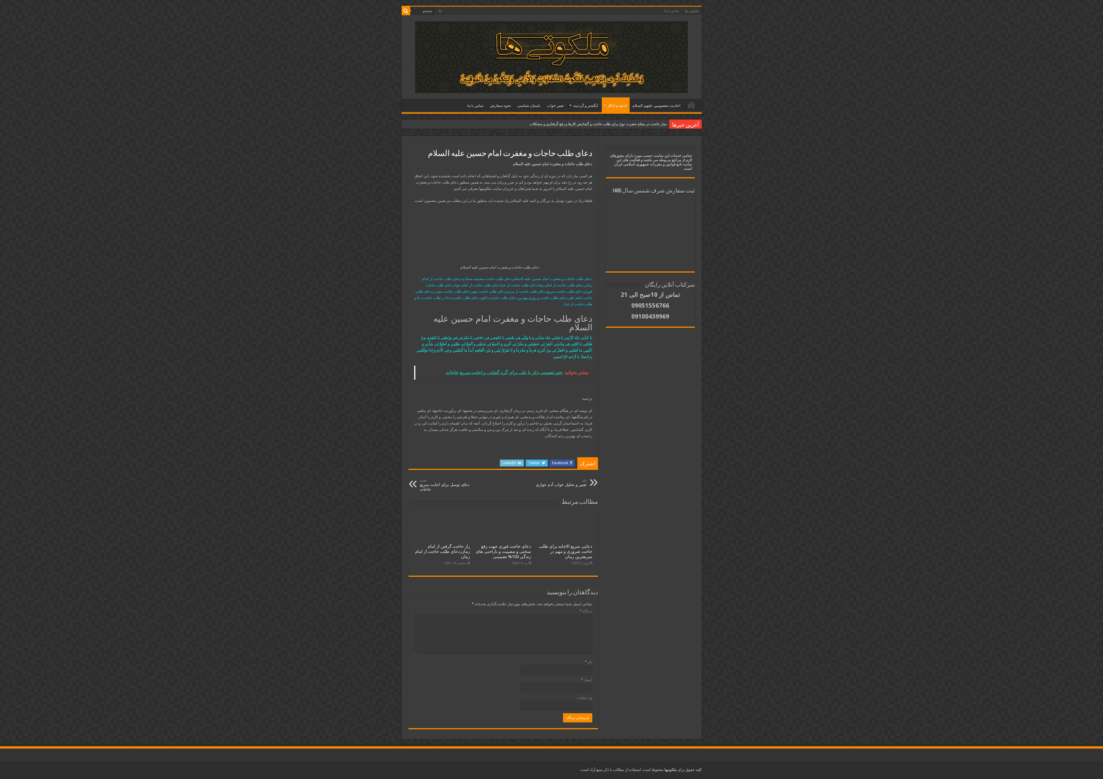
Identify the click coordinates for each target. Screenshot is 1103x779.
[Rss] (440, 11)
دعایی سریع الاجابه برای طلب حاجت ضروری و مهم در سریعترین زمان (565, 551)
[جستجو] (406, 11)
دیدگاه (586, 611)
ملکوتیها (670, 770)
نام (588, 662)
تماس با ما (671, 11)
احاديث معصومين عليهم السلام (656, 105)
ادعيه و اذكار (617, 105)
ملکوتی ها (692, 11)
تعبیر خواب (555, 105)
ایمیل (586, 680)
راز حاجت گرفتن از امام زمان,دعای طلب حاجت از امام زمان (442, 551)
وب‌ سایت (584, 697)
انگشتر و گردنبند (585, 105)
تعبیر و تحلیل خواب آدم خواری (561, 483)
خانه (691, 105)
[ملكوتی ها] (551, 56)
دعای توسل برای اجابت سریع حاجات (444, 485)
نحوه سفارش (500, 105)
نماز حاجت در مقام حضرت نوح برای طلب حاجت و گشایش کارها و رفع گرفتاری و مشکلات (598, 124)
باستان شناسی (529, 105)
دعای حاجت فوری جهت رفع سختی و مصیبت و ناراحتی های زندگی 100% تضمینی (503, 551)
